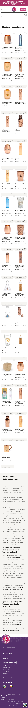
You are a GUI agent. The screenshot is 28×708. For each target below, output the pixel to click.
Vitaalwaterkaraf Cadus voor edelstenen (6, 321)
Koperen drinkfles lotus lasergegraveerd (20, 103)
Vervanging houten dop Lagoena (7, 375)
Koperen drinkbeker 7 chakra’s (7, 48)
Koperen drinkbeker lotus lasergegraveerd (7, 157)
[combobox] (13, 15)
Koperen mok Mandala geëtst (6, 457)
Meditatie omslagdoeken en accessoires (14, 627)
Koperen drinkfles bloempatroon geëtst (7, 430)
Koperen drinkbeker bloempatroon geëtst (20, 238)
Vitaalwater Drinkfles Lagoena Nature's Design (19, 294)
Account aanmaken (9, 662)
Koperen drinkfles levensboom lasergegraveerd (19, 321)
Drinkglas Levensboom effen (6, 348)
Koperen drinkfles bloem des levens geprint (19, 266)
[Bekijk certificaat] (14, 686)
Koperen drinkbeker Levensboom (7, 103)
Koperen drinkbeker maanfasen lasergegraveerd (7, 238)
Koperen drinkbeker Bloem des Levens (7, 75)
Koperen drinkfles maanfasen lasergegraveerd (6, 130)
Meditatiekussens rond (9, 628)
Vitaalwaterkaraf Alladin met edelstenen (6, 294)
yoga (21, 587)
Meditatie (5, 483)
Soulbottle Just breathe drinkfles (6, 402)
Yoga (4, 630)
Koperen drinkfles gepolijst (19, 157)
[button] (1, 9)
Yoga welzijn (20, 628)
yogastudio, (16, 557)
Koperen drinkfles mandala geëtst (19, 430)
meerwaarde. (20, 624)
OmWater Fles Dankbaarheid (18, 48)
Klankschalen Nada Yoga (13, 630)
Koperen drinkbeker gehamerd (20, 184)
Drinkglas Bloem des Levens (20, 211)
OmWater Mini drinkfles (5, 211)
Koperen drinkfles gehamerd (19, 130)
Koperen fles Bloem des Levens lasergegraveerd (20, 402)
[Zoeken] (24, 15)
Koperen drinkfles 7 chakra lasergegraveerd (20, 75)
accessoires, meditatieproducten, (12, 589)
